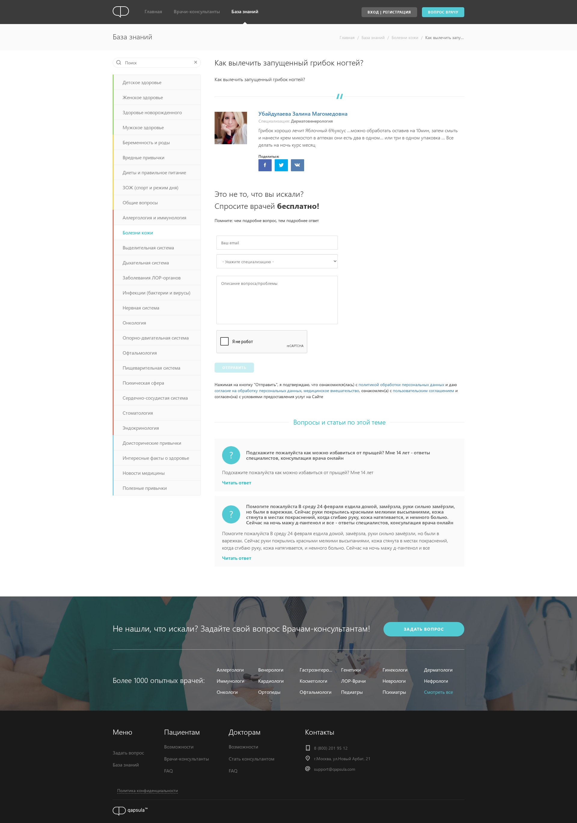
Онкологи (227, 692)
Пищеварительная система (151, 367)
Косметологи (313, 681)
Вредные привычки (143, 157)
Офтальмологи (315, 692)
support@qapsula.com (334, 769)
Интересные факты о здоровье (156, 458)
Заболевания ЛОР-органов (152, 277)
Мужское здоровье (143, 127)
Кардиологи (271, 681)
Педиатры (352, 692)
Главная (153, 11)
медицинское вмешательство (331, 390)
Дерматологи (438, 669)
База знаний (244, 11)
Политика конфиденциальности (147, 790)
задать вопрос (424, 629)
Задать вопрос (128, 752)
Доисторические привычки (152, 443)
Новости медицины (144, 473)
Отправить (234, 367)
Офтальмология (140, 352)
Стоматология (138, 413)
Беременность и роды (146, 142)
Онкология (134, 322)
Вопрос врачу (443, 12)
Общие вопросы (140, 202)
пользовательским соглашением (423, 390)
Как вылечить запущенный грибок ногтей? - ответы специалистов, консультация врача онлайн (444, 37)
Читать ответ (236, 482)
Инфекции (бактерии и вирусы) (157, 292)
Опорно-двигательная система (156, 337)
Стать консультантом (251, 758)
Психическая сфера (143, 382)
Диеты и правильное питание (154, 172)
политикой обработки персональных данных (401, 384)
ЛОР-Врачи (353, 681)
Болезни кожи (405, 37)
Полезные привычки (145, 488)
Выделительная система (148, 247)
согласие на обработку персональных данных (258, 390)
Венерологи (270, 669)
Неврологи (394, 681)
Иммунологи (230, 681)
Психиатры (394, 692)
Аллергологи (230, 669)
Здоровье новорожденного (152, 112)
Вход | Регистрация (389, 12)
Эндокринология (141, 428)
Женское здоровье (143, 97)
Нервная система (141, 307)
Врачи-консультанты (197, 11)
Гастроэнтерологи (317, 669)
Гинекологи (395, 669)
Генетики (351, 669)
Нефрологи (436, 681)
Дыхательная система (146, 262)
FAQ (168, 770)
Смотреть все (438, 692)
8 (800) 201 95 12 (331, 748)
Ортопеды (269, 692)
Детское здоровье (142, 82)
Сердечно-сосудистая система (155, 398)
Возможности (179, 746)
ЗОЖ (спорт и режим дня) (151, 187)
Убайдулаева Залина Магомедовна (302, 113)
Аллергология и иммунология (154, 217)
